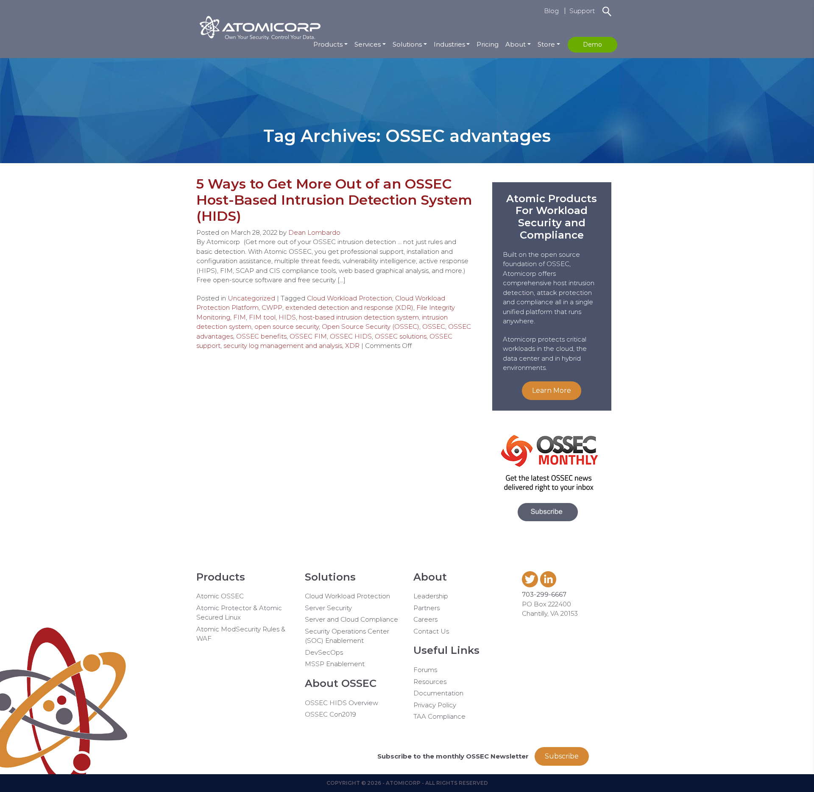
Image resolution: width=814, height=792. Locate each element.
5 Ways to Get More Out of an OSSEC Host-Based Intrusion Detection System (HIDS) (334, 200)
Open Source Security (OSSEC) (370, 326)
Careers (425, 619)
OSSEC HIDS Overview (341, 703)
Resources (429, 682)
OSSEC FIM (308, 336)
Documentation (438, 693)
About (515, 44)
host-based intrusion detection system (359, 317)
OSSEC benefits (261, 336)
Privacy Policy (434, 705)
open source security (286, 326)
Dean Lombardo (314, 232)
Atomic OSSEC (220, 596)
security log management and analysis (282, 346)
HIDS (287, 317)
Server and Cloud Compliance (351, 619)
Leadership (430, 596)
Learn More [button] (551, 390)
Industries (449, 44)
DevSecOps (324, 652)
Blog (551, 11)
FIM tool (262, 317)
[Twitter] (531, 585)
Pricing (488, 44)
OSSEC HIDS (351, 336)
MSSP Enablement (335, 664)
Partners (426, 608)
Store (546, 44)
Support (582, 11)
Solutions (407, 44)
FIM (239, 317)
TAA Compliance (439, 716)
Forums (425, 670)
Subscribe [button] (562, 756)
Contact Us (431, 631)
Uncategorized (251, 298)
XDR (352, 346)
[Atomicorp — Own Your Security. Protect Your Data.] (259, 26)
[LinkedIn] (549, 585)
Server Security (328, 608)
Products (328, 44)
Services (367, 44)
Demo (592, 44)
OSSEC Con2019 (330, 714)
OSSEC (433, 326)
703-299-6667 (544, 594)
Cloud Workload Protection (349, 298)
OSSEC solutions (401, 336)
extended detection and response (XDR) (349, 307)
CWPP (272, 307)
